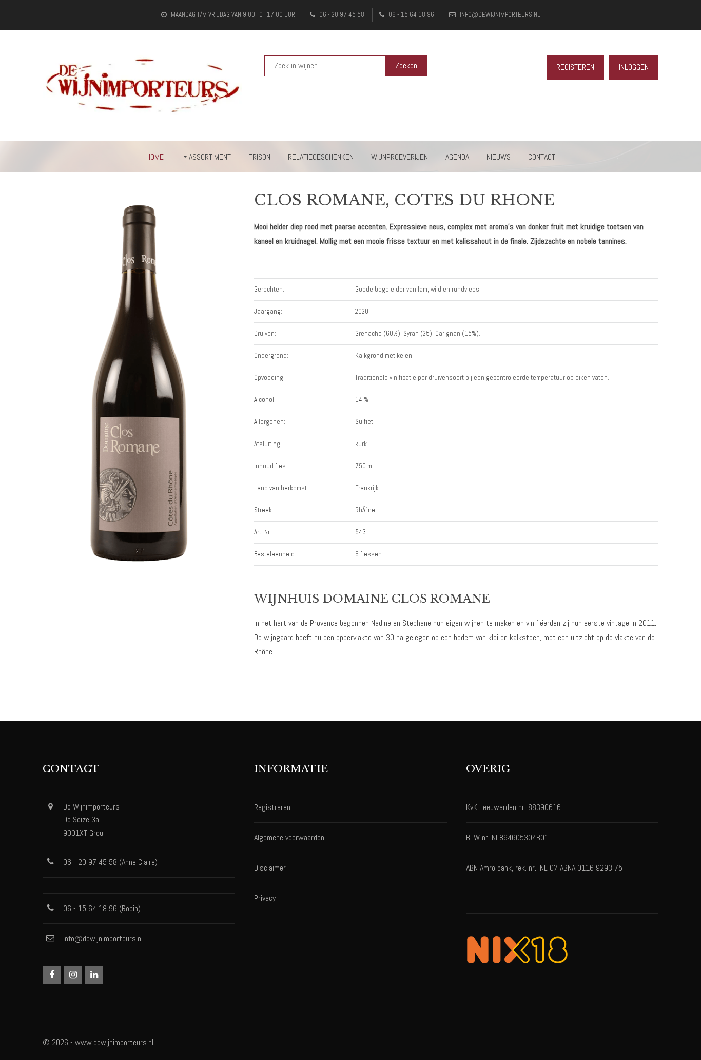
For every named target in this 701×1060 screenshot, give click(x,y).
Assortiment (210, 156)
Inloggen (634, 67)
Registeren (575, 67)
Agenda (457, 156)
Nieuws (498, 156)
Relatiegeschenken (321, 156)
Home (155, 156)
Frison (259, 156)
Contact (541, 156)
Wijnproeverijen (399, 156)
